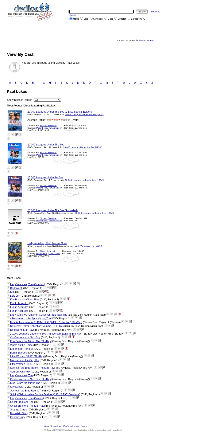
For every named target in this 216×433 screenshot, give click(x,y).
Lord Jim (15, 295)
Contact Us (56, 426)
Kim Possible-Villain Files (24, 299)
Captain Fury (17, 417)
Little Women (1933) (21, 364)
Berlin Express (18, 352)
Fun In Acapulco (19, 303)
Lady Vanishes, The (21, 375)
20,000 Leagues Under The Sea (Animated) (52, 210)
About (46, 426)
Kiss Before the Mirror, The (25, 383)
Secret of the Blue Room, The (27, 390)
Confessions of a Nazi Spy (25, 337)
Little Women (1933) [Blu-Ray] (27, 356)
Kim (12, 291)
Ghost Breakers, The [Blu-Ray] (27, 405)
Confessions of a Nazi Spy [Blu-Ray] (30, 379)
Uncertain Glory (19, 413)
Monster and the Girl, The (24, 360)
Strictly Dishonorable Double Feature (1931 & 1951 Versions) (45, 394)
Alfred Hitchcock (47, 251)
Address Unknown (20, 371)
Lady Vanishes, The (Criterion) (27, 284)
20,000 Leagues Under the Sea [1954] (84, 114)
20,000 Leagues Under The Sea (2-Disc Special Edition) (59, 111)
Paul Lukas (41, 253)
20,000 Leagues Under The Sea (45, 144)
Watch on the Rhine (21, 345)
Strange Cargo (18, 409)
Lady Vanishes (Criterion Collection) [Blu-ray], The (38, 314)
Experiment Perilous (21, 348)
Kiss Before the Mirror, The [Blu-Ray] (30, 341)
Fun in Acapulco (19, 307)
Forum (84, 426)
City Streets (16, 386)
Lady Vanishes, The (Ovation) (27, 398)
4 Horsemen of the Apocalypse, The (30, 318)
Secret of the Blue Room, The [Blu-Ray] (32, 367)
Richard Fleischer (48, 125)
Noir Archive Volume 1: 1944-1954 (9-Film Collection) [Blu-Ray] (46, 322)
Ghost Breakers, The (22, 402)
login (141, 40)
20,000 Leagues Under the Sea (45, 177)
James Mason (55, 128)
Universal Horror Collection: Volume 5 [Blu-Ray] (37, 326)
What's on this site (71, 426)
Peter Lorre (41, 128)
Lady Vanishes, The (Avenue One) (47, 243)
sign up (150, 40)
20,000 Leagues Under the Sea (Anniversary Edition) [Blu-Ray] (46, 333)
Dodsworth (16, 288)
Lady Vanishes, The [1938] (88, 246)
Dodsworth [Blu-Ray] (22, 329)
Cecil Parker (54, 253)
